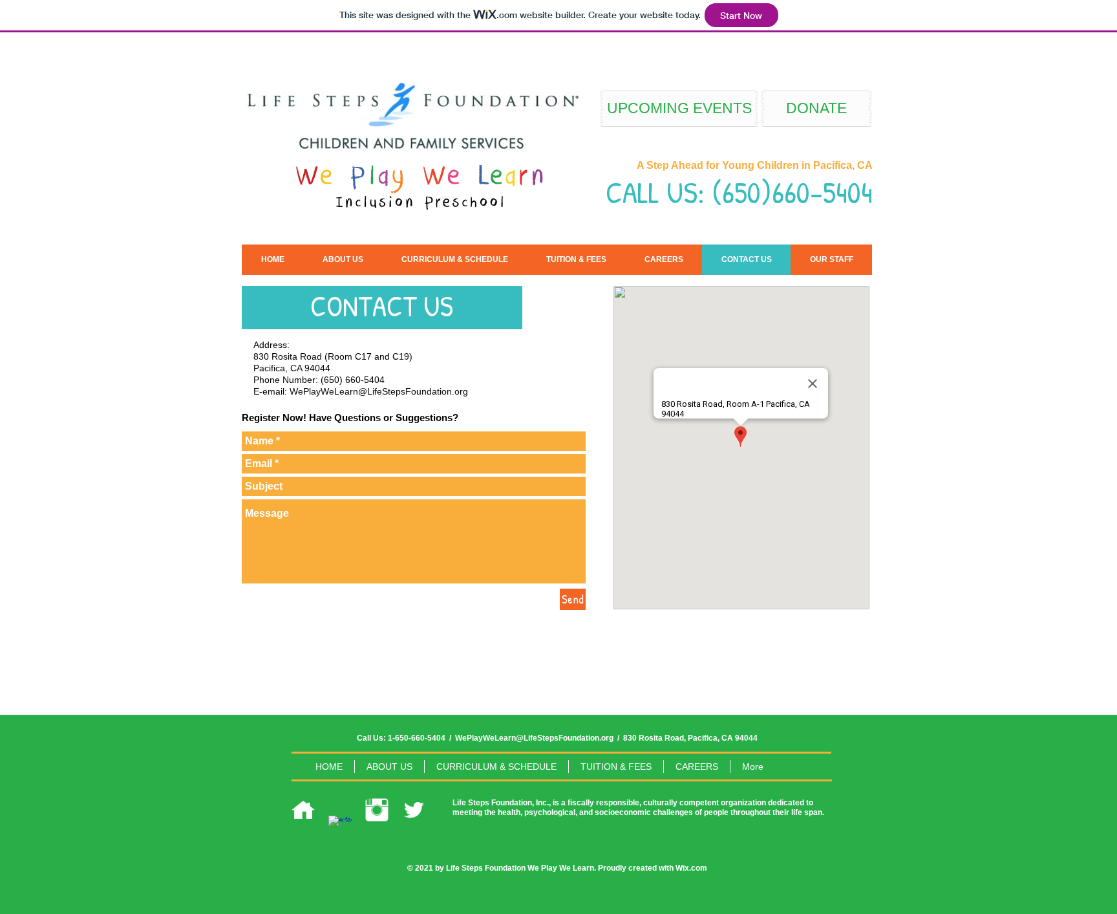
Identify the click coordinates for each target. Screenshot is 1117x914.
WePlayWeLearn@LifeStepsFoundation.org (379, 391)
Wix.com (691, 868)
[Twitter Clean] (413, 810)
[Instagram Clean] (376, 810)
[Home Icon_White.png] (303, 810)
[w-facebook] (340, 827)
